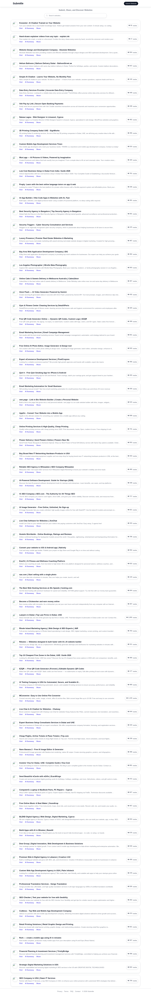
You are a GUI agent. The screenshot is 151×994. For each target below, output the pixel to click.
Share (38, 28)
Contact (77, 991)
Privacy (59, 991)
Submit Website (131, 3)
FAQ (71, 991)
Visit (21, 28)
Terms (66, 991)
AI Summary (29, 28)
